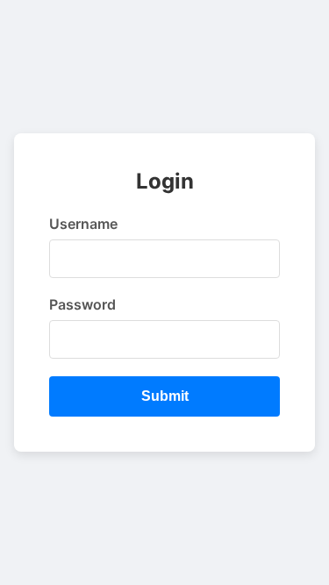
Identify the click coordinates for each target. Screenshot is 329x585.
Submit (165, 396)
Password (82, 304)
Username (83, 223)
